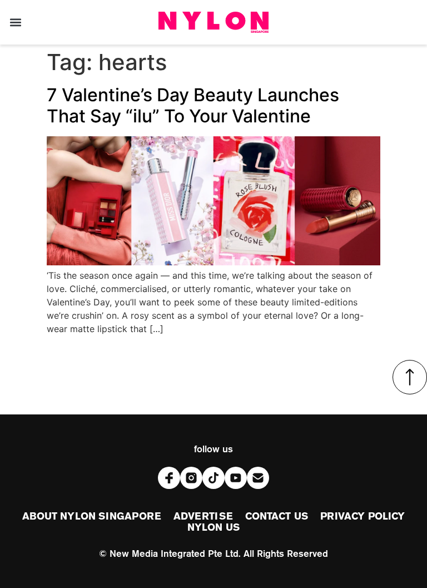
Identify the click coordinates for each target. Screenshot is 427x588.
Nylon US (213, 527)
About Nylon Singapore (91, 516)
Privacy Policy (362, 516)
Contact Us (276, 516)
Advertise (203, 516)
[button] (15, 22)
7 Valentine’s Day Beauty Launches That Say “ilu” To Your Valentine (193, 105)
